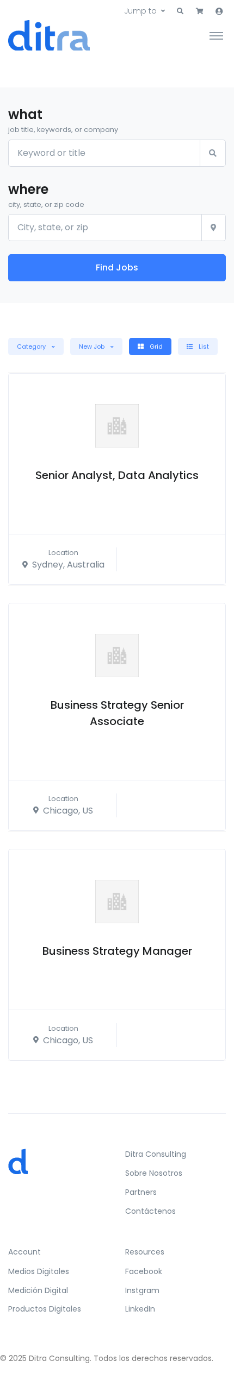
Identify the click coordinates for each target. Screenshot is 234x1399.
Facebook (143, 1271)
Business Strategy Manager (117, 951)
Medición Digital (38, 1290)
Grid (155, 346)
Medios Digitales (38, 1271)
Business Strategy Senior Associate (117, 713)
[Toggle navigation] (216, 35)
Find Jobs (117, 267)
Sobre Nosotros (153, 1173)
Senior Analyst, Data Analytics (117, 475)
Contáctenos (150, 1211)
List (203, 346)
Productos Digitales (44, 1308)
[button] (180, 11)
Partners (141, 1192)
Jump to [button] (140, 10)
